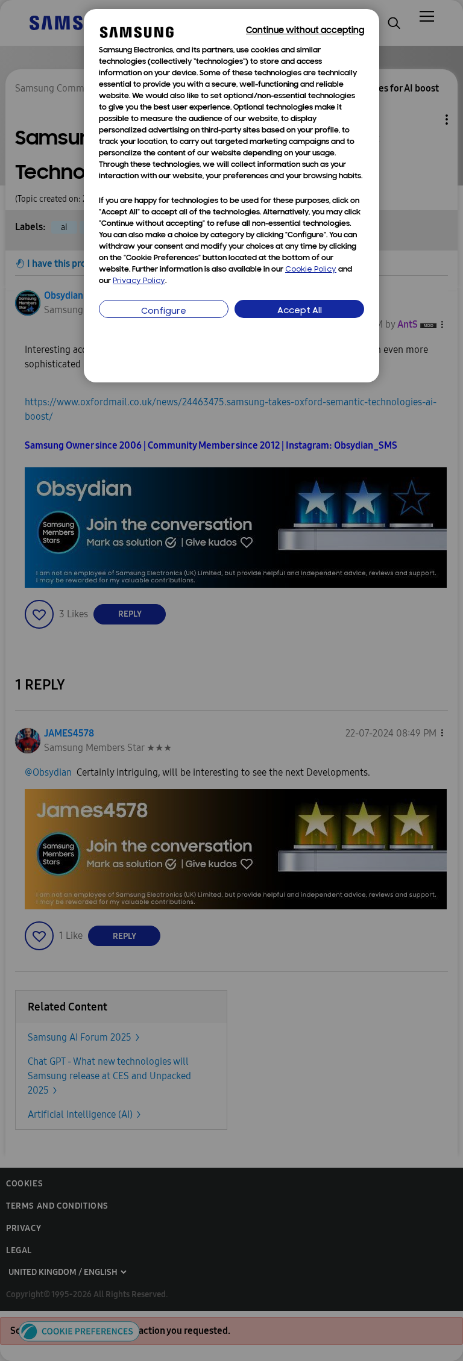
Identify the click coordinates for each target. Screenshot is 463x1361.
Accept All (299, 311)
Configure (163, 311)
